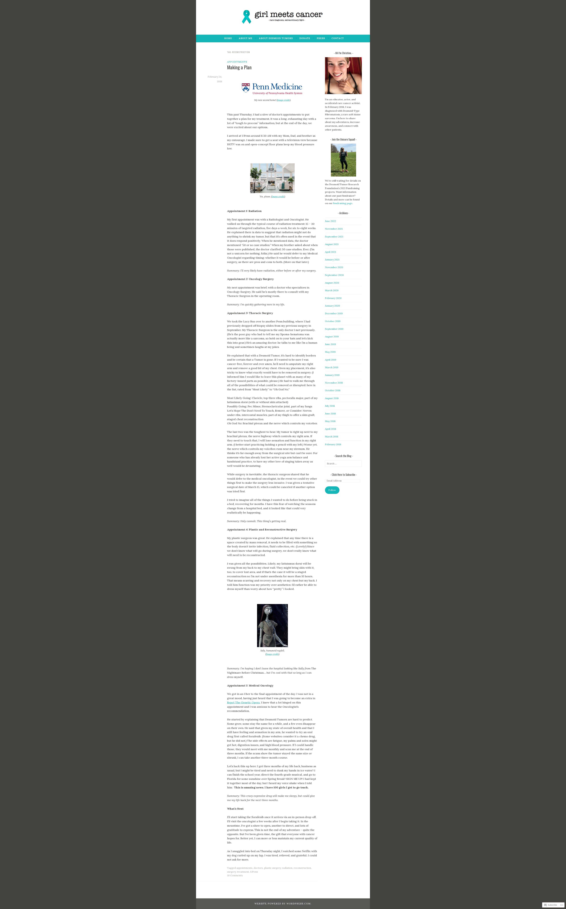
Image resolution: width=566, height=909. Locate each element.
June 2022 (330, 221)
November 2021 (334, 228)
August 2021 (332, 244)
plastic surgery (272, 867)
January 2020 (332, 305)
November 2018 (334, 382)
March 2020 (332, 290)
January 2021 (332, 259)
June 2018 (330, 413)
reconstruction (302, 867)
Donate (304, 38)
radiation (287, 867)
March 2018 (331, 436)
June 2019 (330, 344)
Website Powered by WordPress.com (283, 903)
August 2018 (332, 398)
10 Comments (235, 875)
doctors (258, 867)
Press (321, 38)
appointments (237, 61)
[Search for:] (343, 463)
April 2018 (330, 428)
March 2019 (331, 367)
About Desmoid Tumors (276, 38)
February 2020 (333, 298)
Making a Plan (239, 67)
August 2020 (332, 282)
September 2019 (334, 328)
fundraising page (342, 203)
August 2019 (332, 336)
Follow (332, 490)
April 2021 (330, 251)
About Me (245, 38)
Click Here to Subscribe (343, 474)
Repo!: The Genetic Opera (243, 702)
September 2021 (334, 236)
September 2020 (334, 275)
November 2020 (334, 267)
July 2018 (330, 405)
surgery (231, 871)
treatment (243, 871)
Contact (337, 38)
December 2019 (334, 313)
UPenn (254, 871)
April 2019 (330, 359)
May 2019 (330, 351)
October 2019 (332, 321)
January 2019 (332, 375)
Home (228, 38)
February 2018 (333, 444)
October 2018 (332, 390)
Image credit (283, 100)
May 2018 (330, 421)
